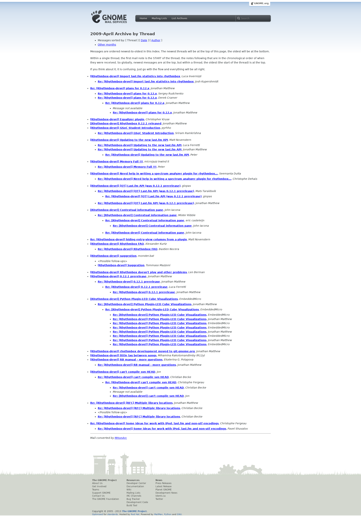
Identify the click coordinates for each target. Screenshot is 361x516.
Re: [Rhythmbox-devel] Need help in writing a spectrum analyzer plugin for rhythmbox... (164, 178)
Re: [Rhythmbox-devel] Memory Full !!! (127, 166)
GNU (179, 514)
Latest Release (163, 486)
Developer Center (136, 483)
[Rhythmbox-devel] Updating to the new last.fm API (129, 139)
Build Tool (132, 505)
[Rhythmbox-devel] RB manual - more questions (126, 359)
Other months (107, 44)
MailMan (158, 514)
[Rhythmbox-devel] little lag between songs (123, 355)
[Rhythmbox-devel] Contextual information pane (126, 209)
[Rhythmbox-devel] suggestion (113, 255)
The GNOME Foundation (105, 499)
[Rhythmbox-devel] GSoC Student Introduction (125, 127)
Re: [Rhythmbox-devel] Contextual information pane (137, 215)
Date (144, 40)
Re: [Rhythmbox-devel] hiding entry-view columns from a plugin (138, 239)
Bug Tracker (133, 499)
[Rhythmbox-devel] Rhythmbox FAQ (117, 243)
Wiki (129, 489)
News (158, 480)
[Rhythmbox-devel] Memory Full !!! (116, 161)
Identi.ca (160, 496)
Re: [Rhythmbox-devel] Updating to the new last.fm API (139, 145)
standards (112, 514)
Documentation (135, 486)
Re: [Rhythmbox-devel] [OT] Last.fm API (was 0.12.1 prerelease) (146, 191)
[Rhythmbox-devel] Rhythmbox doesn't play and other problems (138, 272)
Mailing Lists (159, 18)
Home (143, 18)
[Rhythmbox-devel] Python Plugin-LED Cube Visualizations (134, 298)
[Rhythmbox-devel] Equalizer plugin (117, 119)
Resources (133, 480)
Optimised (97, 514)
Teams (95, 489)
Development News (166, 493)
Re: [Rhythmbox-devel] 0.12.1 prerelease (129, 281)
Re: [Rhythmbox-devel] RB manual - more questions (137, 364)
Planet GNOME (163, 489)
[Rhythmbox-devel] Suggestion (121, 265)
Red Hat (135, 514)
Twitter (159, 499)
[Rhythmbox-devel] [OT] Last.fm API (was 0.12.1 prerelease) (135, 185)
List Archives (179, 18)
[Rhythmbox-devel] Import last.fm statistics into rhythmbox (135, 76)
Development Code (137, 502)
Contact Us (98, 496)
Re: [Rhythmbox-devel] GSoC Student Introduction (136, 133)
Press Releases (163, 483)
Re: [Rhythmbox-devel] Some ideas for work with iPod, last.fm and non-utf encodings (154, 423)
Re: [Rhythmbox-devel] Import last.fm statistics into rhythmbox (146, 81)
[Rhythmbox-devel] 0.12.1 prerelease (118, 276)
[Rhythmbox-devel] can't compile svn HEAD (122, 371)
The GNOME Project (104, 480)
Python (167, 514)
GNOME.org (261, 3)
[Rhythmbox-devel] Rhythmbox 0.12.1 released (125, 123)
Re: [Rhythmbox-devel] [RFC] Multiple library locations (131, 402)
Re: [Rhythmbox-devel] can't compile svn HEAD (133, 377)
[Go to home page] (114, 24)
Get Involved (99, 486)
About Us (97, 483)
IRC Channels (134, 496)
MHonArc (121, 437)
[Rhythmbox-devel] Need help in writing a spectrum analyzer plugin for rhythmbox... (154, 173)
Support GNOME (101, 493)
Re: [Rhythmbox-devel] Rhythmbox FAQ (127, 249)
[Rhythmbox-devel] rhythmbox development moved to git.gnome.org (142, 351)
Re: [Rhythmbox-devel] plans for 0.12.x (119, 88)
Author (155, 40)
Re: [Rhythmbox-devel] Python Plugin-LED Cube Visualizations (144, 304)
